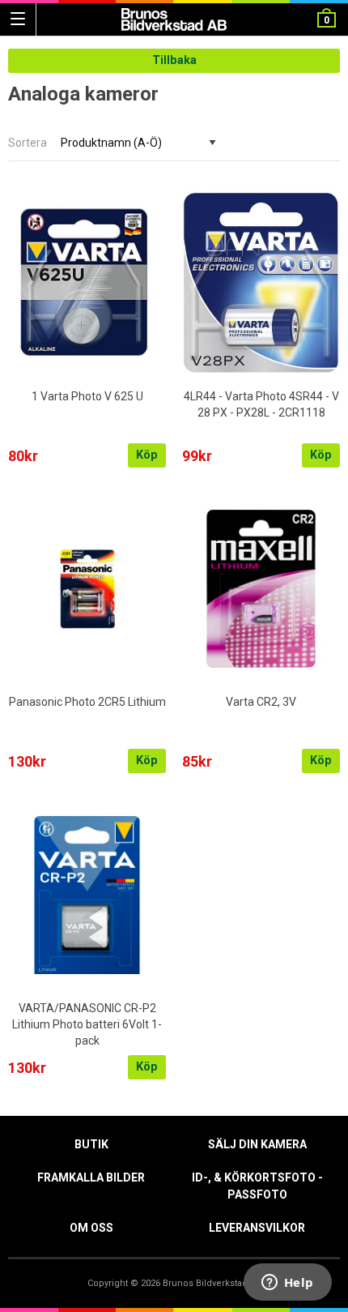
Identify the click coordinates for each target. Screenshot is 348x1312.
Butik (91, 1144)
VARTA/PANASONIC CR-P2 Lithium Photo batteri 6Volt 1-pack (87, 1024)
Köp (147, 455)
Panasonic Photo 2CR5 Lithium (87, 701)
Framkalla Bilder (91, 1177)
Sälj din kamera (257, 1144)
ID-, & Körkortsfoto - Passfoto (257, 1186)
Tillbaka (174, 60)
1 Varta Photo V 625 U (87, 396)
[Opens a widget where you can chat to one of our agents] (287, 1283)
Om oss (91, 1227)
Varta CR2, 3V (261, 701)
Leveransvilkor (257, 1227)
